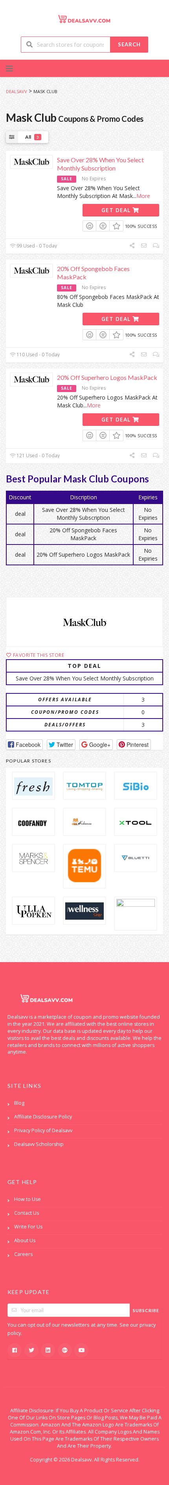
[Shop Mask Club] (84, 622)
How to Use (27, 1199)
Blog (19, 1103)
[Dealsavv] (84, 18)
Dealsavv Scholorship (39, 1144)
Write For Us (28, 1226)
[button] (24, 744)
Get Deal (116, 210)
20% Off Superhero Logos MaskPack (107, 377)
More (143, 196)
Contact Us (26, 1213)
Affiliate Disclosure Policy (43, 1116)
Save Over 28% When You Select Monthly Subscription (100, 164)
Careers (23, 1254)
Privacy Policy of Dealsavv (43, 1130)
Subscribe (146, 1310)
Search (129, 44)
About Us (24, 1240)
